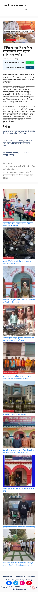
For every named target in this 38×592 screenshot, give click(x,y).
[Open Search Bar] (26, 10)
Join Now (30, 62)
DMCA (8, 580)
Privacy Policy (8, 576)
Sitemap (29, 580)
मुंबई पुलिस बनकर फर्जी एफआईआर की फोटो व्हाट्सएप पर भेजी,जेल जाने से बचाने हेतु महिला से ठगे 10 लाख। (18, 175)
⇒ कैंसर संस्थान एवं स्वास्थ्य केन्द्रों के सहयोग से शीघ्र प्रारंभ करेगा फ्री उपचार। (19, 132)
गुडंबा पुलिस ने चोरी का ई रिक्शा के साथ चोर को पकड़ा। (19, 527)
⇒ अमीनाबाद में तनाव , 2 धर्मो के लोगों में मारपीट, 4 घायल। (16, 153)
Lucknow (9, 163)
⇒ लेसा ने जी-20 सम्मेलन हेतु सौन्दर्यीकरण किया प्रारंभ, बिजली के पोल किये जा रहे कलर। (17, 143)
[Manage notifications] (33, 587)
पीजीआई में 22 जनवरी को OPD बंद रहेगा (15, 414)
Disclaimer (31, 576)
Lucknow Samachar (16, 5)
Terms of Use (20, 576)
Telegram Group (18, 580)
